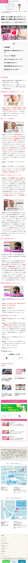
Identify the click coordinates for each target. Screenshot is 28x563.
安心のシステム (4, 540)
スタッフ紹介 (3, 538)
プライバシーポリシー (5, 556)
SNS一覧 (2, 553)
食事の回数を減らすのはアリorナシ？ (13, 66)
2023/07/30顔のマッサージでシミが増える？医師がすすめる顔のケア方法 (17, 432)
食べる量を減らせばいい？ (11, 62)
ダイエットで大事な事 (9, 55)
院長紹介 (2, 535)
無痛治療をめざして (4, 545)
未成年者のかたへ (4, 548)
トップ (2, 11)
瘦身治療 (5, 351)
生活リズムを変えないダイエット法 (13, 59)
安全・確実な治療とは (5, 543)
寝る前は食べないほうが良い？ (12, 69)
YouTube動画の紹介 (7, 11)
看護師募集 (3, 551)
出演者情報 (7, 47)
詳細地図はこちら (5, 487)
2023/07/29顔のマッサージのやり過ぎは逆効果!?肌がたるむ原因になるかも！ (17, 438)
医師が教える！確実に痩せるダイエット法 (14, 51)
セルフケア (9, 351)
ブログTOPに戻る (14, 401)
